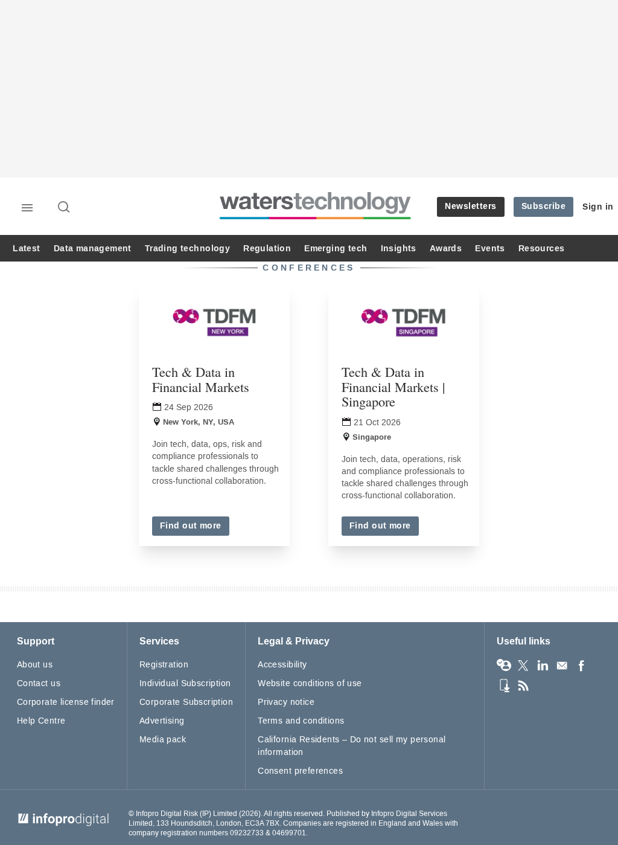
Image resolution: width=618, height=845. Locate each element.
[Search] (64, 207)
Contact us (38, 683)
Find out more (190, 525)
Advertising (162, 721)
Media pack (162, 739)
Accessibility (282, 664)
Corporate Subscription (186, 702)
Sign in (598, 207)
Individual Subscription (185, 683)
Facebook (581, 665)
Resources (541, 248)
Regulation (267, 248)
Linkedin (542, 665)
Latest (26, 248)
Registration (163, 664)
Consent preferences (300, 771)
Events (490, 248)
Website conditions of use (310, 683)
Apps (504, 685)
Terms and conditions (301, 721)
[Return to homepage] (315, 219)
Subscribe (543, 206)
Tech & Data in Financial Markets (200, 379)
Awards (446, 248)
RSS (523, 685)
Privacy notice (286, 702)
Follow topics (504, 665)
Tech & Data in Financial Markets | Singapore (393, 386)
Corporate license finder (66, 702)
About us (35, 664)
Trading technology (187, 248)
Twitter (523, 665)
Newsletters (471, 206)
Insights (398, 248)
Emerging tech (335, 248)
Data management (93, 248)
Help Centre (41, 721)
